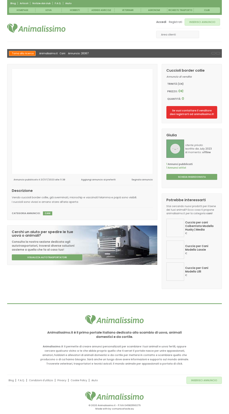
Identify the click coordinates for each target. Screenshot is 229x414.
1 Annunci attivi (176, 167)
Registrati (175, 22)
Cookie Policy (79, 380)
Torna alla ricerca (23, 53)
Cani (62, 53)
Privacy (61, 380)
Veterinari (127, 10)
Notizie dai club (41, 3)
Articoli (24, 3)
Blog (13, 3)
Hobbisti (75, 10)
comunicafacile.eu (123, 408)
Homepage (22, 10)
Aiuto (68, 3)
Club (207, 10)
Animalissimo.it (48, 53)
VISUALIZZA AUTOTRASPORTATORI (47, 257)
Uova (48, 10)
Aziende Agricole (101, 10)
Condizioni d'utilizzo (41, 380)
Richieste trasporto (180, 10)
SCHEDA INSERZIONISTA (192, 177)
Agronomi (154, 10)
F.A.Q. (58, 3)
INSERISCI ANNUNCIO (202, 22)
